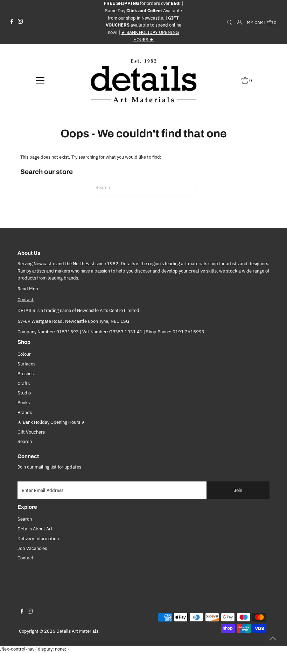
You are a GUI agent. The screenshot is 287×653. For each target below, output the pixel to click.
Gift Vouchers (31, 432)
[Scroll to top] (273, 639)
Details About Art (35, 529)
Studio (24, 393)
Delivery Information (38, 539)
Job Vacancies (32, 548)
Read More (29, 289)
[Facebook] (12, 21)
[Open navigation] (40, 80)
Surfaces (26, 364)
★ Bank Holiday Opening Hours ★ (51, 422)
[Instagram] (20, 21)
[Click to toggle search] (229, 21)
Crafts (24, 383)
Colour (24, 354)
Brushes (26, 374)
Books (24, 403)
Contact (26, 300)
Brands (25, 412)
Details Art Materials (77, 631)
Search (25, 441)
